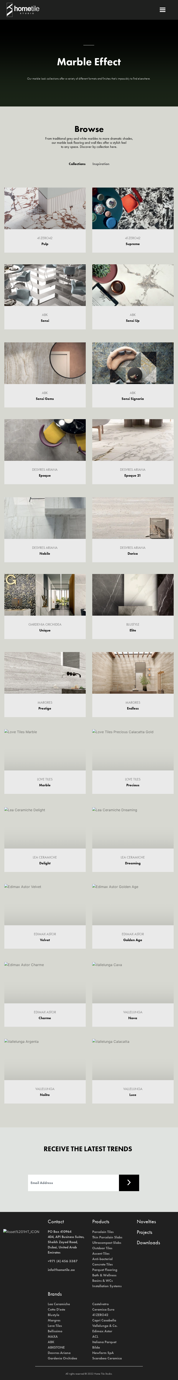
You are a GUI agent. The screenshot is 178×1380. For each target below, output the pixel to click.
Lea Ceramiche (59, 1304)
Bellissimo (55, 1331)
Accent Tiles (100, 1253)
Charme (45, 1018)
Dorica (133, 553)
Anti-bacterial (102, 1259)
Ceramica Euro (103, 1309)
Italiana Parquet (104, 1342)
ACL (95, 1336)
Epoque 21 (132, 475)
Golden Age (132, 939)
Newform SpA (103, 1353)
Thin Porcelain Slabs (107, 1237)
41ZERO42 (100, 1315)
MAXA (53, 1336)
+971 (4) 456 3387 (63, 1261)
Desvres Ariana (59, 1353)
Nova (132, 1018)
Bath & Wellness (104, 1275)
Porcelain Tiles (103, 1232)
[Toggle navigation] (165, 10)
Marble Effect (89, 62)
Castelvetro (100, 1304)
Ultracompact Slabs (106, 1242)
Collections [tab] (77, 164)
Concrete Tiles (102, 1264)
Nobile (45, 553)
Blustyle (53, 1315)
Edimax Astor (102, 1331)
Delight (45, 863)
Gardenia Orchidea (62, 1358)
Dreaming (133, 863)
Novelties (146, 1221)
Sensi (45, 320)
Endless (133, 708)
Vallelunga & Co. (104, 1325)
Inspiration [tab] (100, 164)
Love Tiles (55, 1325)
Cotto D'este (56, 1309)
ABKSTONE (56, 1347)
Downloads (148, 1242)
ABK (51, 1342)
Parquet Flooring (104, 1269)
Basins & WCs (102, 1280)
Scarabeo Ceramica (107, 1358)
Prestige (44, 708)
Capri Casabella (104, 1320)
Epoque (45, 475)
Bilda (96, 1347)
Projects (144, 1232)
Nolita (45, 1094)
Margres (54, 1320)
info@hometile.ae (61, 1269)
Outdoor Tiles (102, 1248)
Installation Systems (107, 1286)
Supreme (133, 244)
